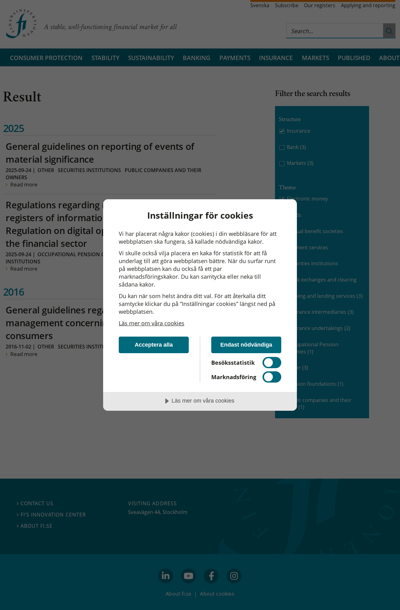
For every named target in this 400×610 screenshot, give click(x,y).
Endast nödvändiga (246, 345)
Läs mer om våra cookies (151, 323)
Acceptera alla (154, 345)
